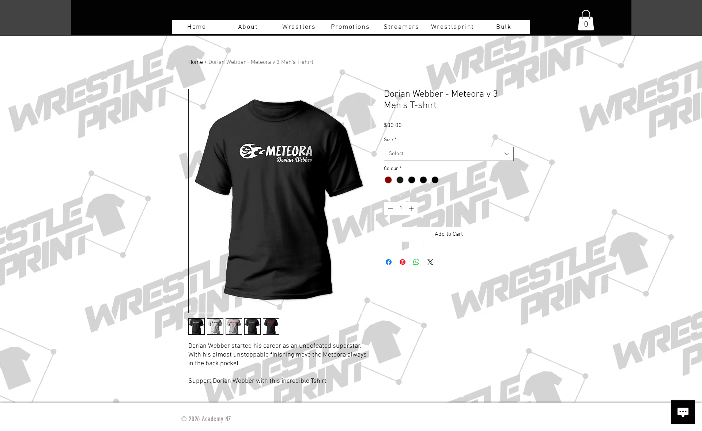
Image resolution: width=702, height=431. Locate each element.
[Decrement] (389, 208)
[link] (586, 20)
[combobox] (449, 154)
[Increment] (411, 208)
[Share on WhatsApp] (416, 262)
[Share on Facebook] (388, 262)
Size (390, 140)
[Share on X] (430, 262)
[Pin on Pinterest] (402, 262)
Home (195, 62)
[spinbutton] (400, 208)
